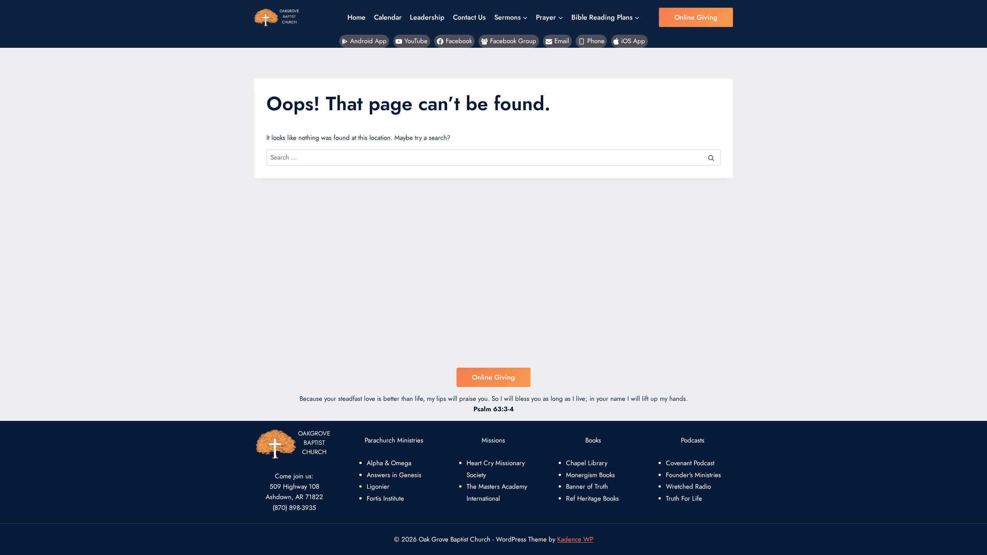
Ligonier (378, 486)
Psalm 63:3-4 (493, 409)
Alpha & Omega (389, 463)
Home (356, 17)
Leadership (427, 17)
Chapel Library (586, 463)
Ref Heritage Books (592, 498)
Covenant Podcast (690, 463)
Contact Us (469, 17)
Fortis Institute (385, 498)
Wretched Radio (688, 486)
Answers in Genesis (394, 474)
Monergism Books (590, 474)
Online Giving (696, 17)
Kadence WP (575, 539)
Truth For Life (684, 498)
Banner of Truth (587, 486)
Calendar (388, 17)
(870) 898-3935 (294, 507)
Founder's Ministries (693, 474)
